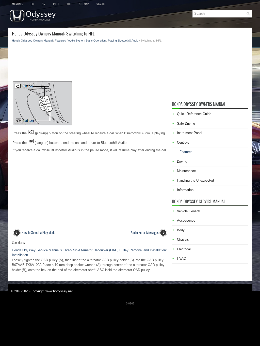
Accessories (186, 220)
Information (185, 190)
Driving (182, 161)
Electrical (184, 249)
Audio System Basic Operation (87, 40)
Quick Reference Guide (194, 114)
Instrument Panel (189, 133)
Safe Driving (186, 123)
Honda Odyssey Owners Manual (32, 40)
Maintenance (186, 171)
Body (181, 230)
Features (60, 40)
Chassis (183, 239)
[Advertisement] (90, 60)
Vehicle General (188, 211)
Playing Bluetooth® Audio (123, 40)
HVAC (181, 258)
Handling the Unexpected (195, 180)
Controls (183, 142)
